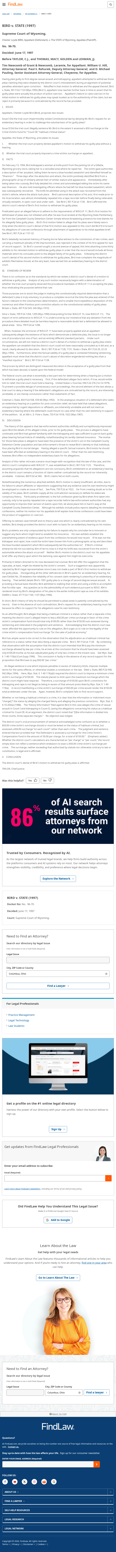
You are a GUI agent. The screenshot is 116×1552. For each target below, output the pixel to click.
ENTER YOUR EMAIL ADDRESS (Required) (22, 1458)
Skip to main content (58, 3)
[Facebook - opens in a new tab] (5, 1481)
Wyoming (17, 14)
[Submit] (108, 1178)
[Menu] (4, 4)
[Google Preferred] (54, 1481)
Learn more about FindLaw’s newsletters (22, 1188)
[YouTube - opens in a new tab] (15, 1481)
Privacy (15, 1544)
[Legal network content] (111, 1528)
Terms (5, 1544)
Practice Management (21, 1015)
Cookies (41, 1544)
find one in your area (94, 1262)
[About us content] (111, 1492)
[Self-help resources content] (111, 1510)
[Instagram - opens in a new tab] (34, 1481)
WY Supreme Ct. (31, 14)
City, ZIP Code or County (20, 967)
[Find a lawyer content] (111, 1501)
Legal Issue (13, 954)
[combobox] (58, 960)
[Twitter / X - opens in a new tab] (24, 1481)
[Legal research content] (111, 1519)
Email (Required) (12, 1172)
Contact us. (13, 1446)
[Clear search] (106, 974)
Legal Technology (18, 1020)
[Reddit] (44, 1481)
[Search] (111, 4)
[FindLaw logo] (16, 4)
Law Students (16, 1025)
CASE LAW (5, 14)
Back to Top (59, 1414)
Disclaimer (28, 1544)
